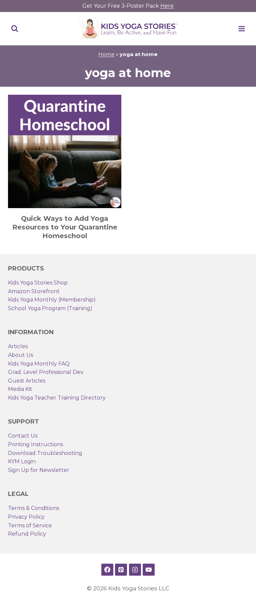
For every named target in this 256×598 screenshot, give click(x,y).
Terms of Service (30, 525)
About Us (20, 355)
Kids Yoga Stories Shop (38, 282)
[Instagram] (135, 570)
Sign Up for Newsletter (38, 470)
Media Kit (20, 389)
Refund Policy (27, 534)
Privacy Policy (26, 517)
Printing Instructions (35, 444)
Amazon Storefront (34, 291)
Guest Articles (26, 381)
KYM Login (22, 461)
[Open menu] (241, 28)
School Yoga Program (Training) (50, 308)
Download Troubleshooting (45, 453)
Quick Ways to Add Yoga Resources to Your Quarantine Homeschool (64, 227)
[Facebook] (107, 570)
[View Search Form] (14, 28)
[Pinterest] (121, 570)
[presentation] (64, 151)
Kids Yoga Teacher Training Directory (57, 398)
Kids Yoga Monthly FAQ (39, 364)
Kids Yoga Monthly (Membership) (52, 299)
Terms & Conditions (33, 508)
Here (167, 6)
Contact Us (22, 436)
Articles (18, 346)
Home (106, 54)
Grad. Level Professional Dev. (46, 372)
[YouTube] (149, 570)
